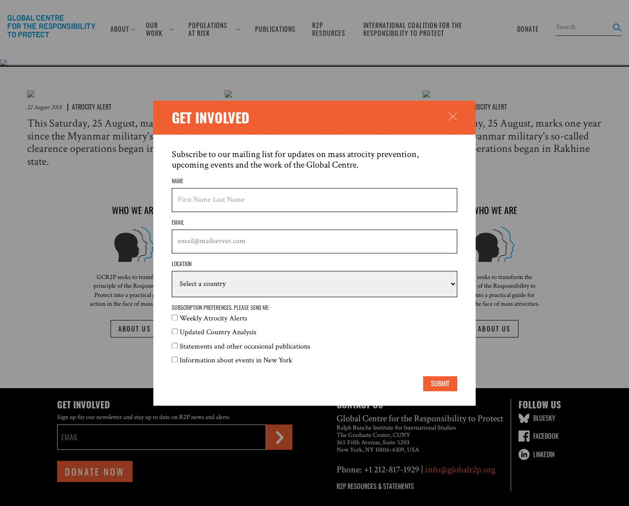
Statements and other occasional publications (245, 346)
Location (182, 264)
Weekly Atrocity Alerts (213, 318)
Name (177, 181)
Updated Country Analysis (218, 332)
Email (178, 223)
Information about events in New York (236, 361)
